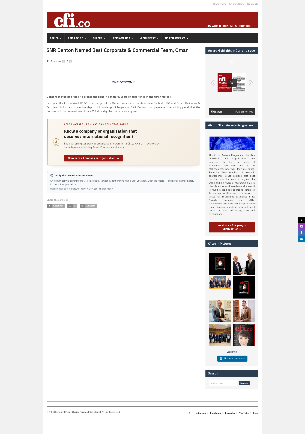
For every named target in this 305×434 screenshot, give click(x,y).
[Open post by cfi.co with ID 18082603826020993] (244, 311)
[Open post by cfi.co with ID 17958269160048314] (244, 287)
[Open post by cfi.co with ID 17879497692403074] (244, 264)
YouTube (244, 413)
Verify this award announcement (74, 175)
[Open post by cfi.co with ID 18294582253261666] (220, 335)
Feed (255, 413)
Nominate (252, 4)
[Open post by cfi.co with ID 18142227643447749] (220, 311)
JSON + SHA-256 (89, 189)
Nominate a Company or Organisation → (231, 227)
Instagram (200, 413)
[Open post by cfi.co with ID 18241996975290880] (244, 335)
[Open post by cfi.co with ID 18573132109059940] (220, 287)
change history (106, 189)
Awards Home (237, 4)
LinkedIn (230, 413)
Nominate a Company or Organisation (93, 158)
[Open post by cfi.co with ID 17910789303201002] (220, 264)
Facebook (215, 413)
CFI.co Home (219, 4)
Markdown (74, 189)
